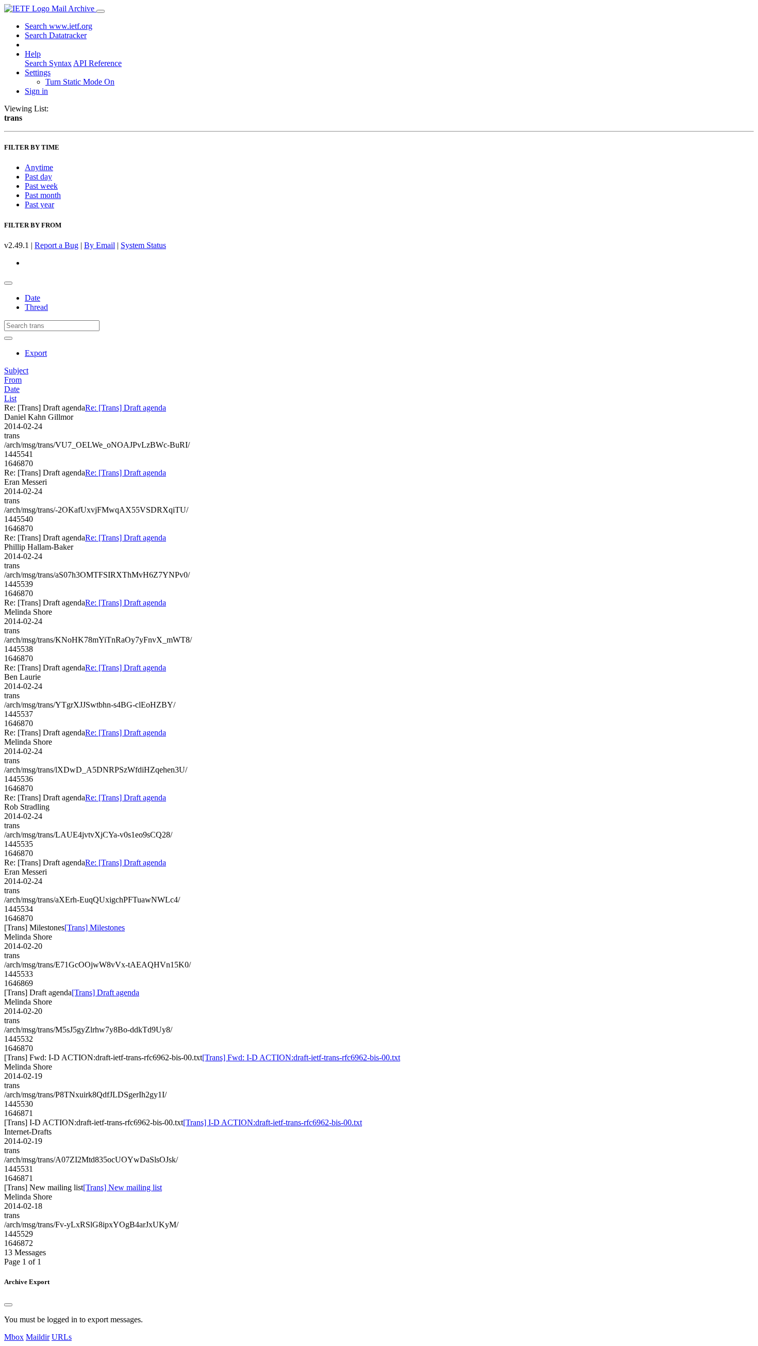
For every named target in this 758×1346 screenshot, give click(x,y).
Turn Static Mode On (79, 81)
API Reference (97, 63)
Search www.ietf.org (58, 26)
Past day (38, 176)
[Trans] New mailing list (122, 1187)
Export (36, 353)
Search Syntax (48, 63)
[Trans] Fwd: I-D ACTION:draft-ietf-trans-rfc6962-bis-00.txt (301, 1057)
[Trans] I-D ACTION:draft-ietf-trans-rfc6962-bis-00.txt (272, 1122)
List (10, 398)
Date (32, 297)
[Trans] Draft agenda (105, 992)
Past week (41, 186)
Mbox (14, 1337)
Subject (16, 370)
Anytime (39, 167)
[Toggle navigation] (100, 11)
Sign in (36, 91)
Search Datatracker (56, 35)
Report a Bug (56, 245)
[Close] (8, 1304)
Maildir (38, 1337)
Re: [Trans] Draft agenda (125, 407)
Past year (39, 204)
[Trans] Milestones (94, 927)
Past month (43, 195)
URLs (62, 1337)
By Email (99, 245)
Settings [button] (38, 72)
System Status (143, 245)
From (13, 379)
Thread (36, 307)
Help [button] (33, 54)
